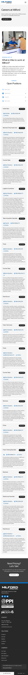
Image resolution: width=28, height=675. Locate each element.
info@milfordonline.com (6, 626)
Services (3, 636)
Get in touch (4, 660)
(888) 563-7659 (4, 624)
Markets (3, 639)
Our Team (3, 651)
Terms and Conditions (7, 667)
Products (3, 634)
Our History (4, 653)
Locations (3, 641)
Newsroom (3, 658)
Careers (3, 643)
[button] (25, 2)
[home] (6, 2)
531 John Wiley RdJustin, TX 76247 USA (6, 621)
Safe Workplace (4, 655)
